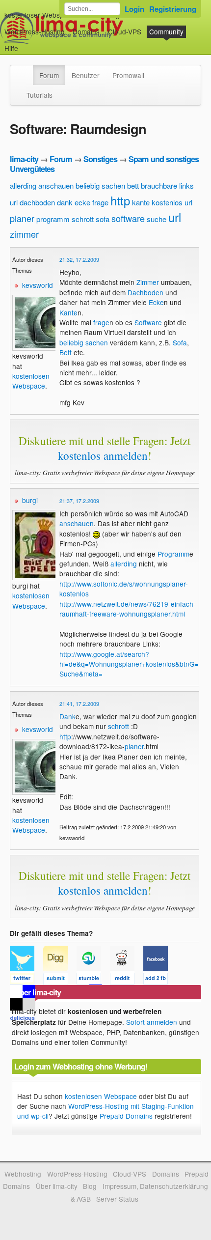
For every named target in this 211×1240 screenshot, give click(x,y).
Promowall (128, 75)
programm (53, 219)
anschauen (56, 185)
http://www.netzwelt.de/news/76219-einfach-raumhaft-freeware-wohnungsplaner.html (127, 609)
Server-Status (117, 1199)
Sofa (180, 342)
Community (166, 31)
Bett (65, 352)
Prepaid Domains (126, 1116)
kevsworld (37, 285)
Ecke (156, 302)
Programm (173, 554)
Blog (90, 1186)
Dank (67, 716)
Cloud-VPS (124, 31)
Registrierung (172, 9)
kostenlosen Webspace (31, 381)
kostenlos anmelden (103, 455)
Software (148, 322)
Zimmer (147, 282)
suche (156, 219)
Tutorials (39, 95)
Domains (86, 31)
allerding (23, 185)
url (174, 216)
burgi (30, 500)
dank (65, 202)
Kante (68, 312)
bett (133, 185)
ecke (82, 202)
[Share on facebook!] (159, 980)
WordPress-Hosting (34, 31)
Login (134, 9)
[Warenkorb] (26, 43)
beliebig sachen (100, 185)
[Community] (26, 70)
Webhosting (22, 1174)
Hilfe (11, 48)
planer (22, 218)
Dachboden (145, 292)
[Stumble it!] (93, 980)
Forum (49, 75)
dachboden (37, 202)
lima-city (24, 159)
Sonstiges (100, 159)
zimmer (24, 233)
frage (100, 202)
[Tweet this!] (26, 980)
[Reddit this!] (126, 980)
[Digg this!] (60, 980)
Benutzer (86, 75)
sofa (102, 219)
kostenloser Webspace (39, 15)
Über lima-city (57, 1186)
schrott (83, 219)
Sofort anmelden (151, 1022)
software (128, 218)
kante (141, 202)
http (120, 200)
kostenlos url (172, 202)
